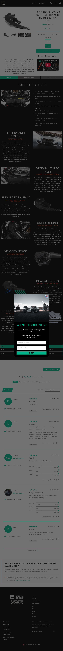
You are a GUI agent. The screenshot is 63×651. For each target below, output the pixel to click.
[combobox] (31, 348)
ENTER (31, 353)
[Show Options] (45, 348)
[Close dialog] (46, 296)
